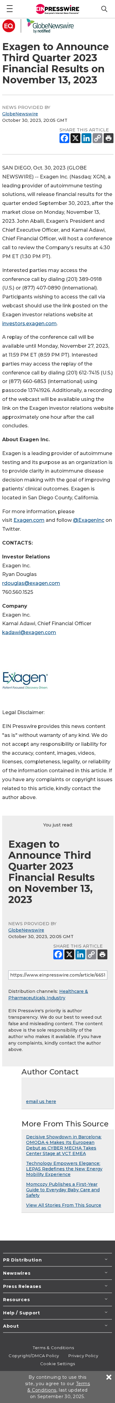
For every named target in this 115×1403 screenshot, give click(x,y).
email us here (41, 1101)
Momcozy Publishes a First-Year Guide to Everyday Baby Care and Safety (63, 1189)
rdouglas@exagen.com (31, 583)
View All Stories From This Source (63, 1205)
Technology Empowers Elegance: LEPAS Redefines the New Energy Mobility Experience (64, 1169)
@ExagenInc (88, 520)
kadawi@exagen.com (29, 632)
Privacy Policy (83, 1355)
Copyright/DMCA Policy (34, 1355)
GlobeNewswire (20, 114)
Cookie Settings (57, 1363)
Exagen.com (28, 520)
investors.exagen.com (29, 323)
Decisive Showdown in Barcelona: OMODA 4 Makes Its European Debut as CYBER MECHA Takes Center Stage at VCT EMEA (64, 1145)
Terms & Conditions (53, 1347)
